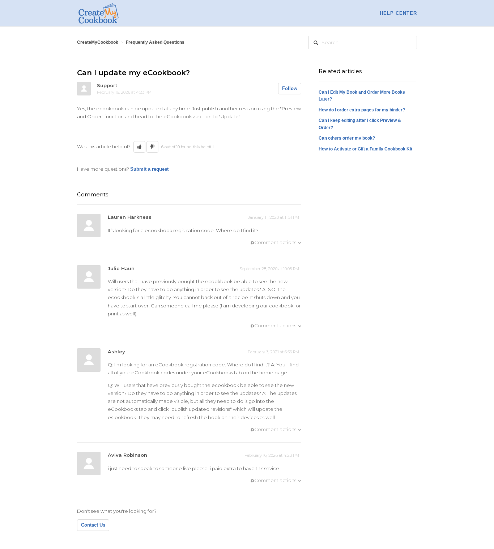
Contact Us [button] (93, 525)
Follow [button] (289, 88)
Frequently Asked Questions (155, 42)
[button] (139, 147)
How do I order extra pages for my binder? (362, 109)
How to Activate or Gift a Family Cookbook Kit (365, 149)
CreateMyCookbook (97, 42)
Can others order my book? (347, 138)
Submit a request (149, 169)
